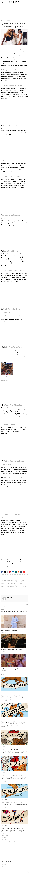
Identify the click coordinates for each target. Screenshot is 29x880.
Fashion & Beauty (5, 20)
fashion (23, 582)
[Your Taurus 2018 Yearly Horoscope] (14, 737)
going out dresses (5, 583)
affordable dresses (5, 580)
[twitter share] (5, 572)
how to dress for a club (16, 583)
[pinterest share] (10, 572)
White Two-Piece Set (13, 405)
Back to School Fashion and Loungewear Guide (9, 631)
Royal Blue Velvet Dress (13, 270)
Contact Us (4, 839)
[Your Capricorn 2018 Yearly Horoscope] (14, 710)
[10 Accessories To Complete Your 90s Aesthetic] (13, 660)
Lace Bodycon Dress (12, 176)
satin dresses (10, 585)
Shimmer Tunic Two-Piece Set (14, 515)
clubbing (3, 582)
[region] (14, 111)
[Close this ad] (28, 872)
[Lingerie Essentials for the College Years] (13, 641)
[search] (27, 2)
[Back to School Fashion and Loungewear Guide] (13, 621)
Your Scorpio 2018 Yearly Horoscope (12, 828)
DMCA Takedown (6, 835)
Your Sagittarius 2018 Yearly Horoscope (13, 696)
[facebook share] (2, 572)
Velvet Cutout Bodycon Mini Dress (12, 462)
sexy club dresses (10, 586)
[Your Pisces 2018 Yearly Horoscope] (14, 763)
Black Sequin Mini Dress (14, 477)
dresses (18, 582)
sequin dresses (17, 585)
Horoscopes (4, 692)
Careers (4, 837)
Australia (4, 864)
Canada (4, 866)
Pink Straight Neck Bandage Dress (10, 310)
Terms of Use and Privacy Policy (9, 841)
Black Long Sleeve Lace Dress (12, 216)
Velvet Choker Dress (12, 125)
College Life (4, 377)
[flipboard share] (24, 572)
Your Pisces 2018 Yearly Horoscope (11, 775)
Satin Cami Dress (10, 250)
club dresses (14, 580)
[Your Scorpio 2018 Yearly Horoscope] (14, 817)
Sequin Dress (9, 160)
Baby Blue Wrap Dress (13, 347)
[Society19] (14, 2)
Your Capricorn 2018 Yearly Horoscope (13, 722)
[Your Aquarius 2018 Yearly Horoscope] (14, 791)
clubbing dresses (11, 582)
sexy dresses (18, 586)
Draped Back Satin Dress (14, 69)
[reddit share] (18, 572)
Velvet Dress (9, 424)
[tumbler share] (21, 572)
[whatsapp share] (16, 572)
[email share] (7, 572)
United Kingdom (5, 871)
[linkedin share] (13, 572)
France (3, 868)
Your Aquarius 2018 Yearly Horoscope (12, 803)
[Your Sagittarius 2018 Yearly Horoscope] (14, 684)
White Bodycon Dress (12, 85)
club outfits (21, 580)
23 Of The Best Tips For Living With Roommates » (16, 606)
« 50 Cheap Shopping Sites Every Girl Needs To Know (14, 611)
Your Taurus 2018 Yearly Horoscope (12, 749)
